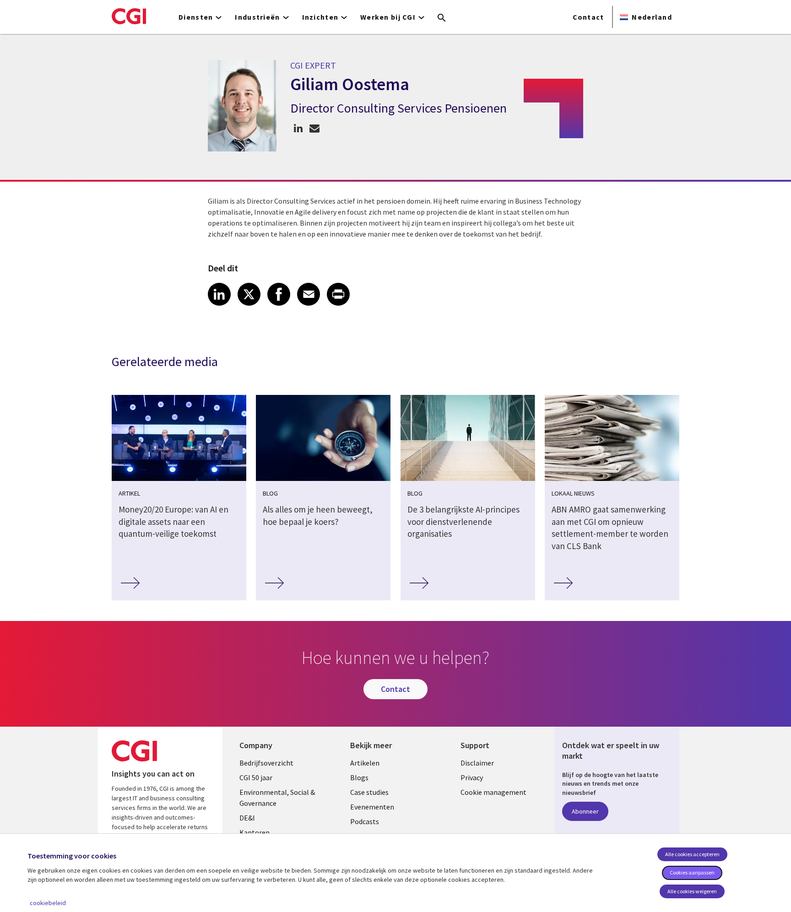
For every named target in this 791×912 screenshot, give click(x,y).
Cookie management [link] (493, 792)
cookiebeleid (48, 903)
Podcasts (364, 821)
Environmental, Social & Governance (277, 798)
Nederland (652, 17)
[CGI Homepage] (129, 16)
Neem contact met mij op (314, 128)
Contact (588, 17)
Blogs (359, 777)
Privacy (472, 777)
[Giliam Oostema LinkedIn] (298, 128)
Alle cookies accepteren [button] (692, 854)
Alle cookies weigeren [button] (692, 891)
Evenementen (372, 806)
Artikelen (364, 762)
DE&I (247, 817)
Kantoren (254, 832)
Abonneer (585, 811)
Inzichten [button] (320, 17)
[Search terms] (441, 18)
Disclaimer (477, 762)
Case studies (369, 792)
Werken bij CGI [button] (388, 17)
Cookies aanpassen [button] (692, 872)
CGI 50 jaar (255, 777)
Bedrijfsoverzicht (266, 762)
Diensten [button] (196, 17)
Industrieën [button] (257, 17)
